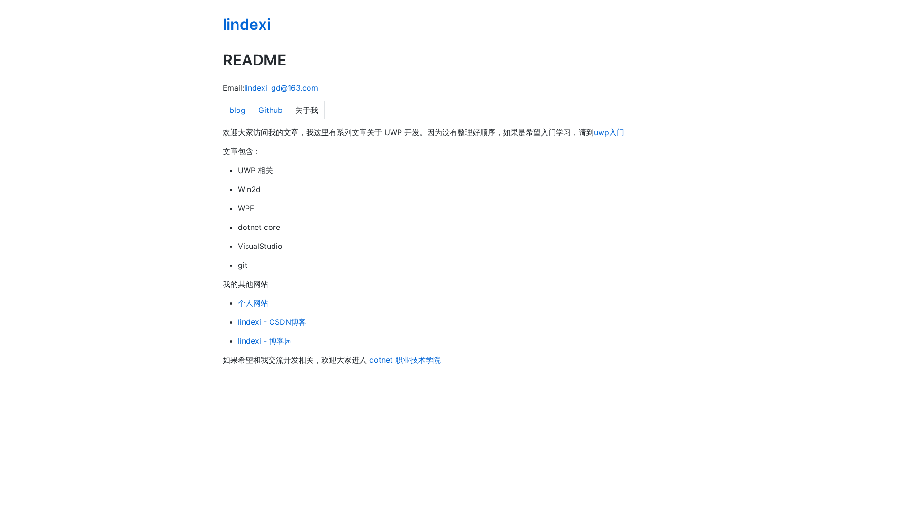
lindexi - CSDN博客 (272, 322)
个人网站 (253, 303)
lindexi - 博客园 (265, 341)
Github (270, 110)
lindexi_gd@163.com (281, 87)
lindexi (247, 24)
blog (237, 110)
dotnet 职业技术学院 (405, 360)
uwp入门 (609, 132)
